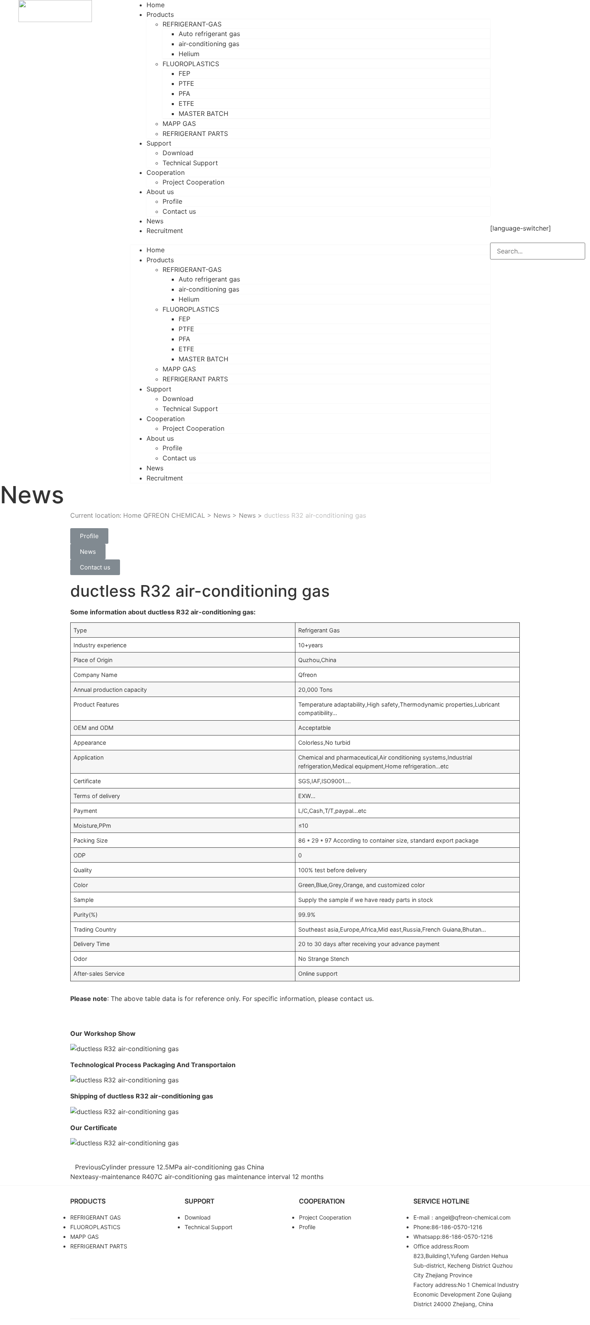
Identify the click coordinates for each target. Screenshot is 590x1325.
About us (160, 192)
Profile (172, 201)
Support (158, 143)
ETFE (186, 103)
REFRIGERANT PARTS (195, 134)
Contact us (179, 211)
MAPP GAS (179, 124)
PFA (184, 93)
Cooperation (165, 172)
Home (155, 250)
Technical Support (190, 163)
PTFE (186, 83)
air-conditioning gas (209, 44)
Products (160, 14)
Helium (189, 54)
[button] (310, 240)
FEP (184, 73)
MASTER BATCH (203, 113)
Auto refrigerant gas (209, 34)
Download (178, 153)
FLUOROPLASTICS (191, 64)
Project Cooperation (193, 182)
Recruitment (164, 231)
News (154, 468)
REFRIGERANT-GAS (192, 24)
